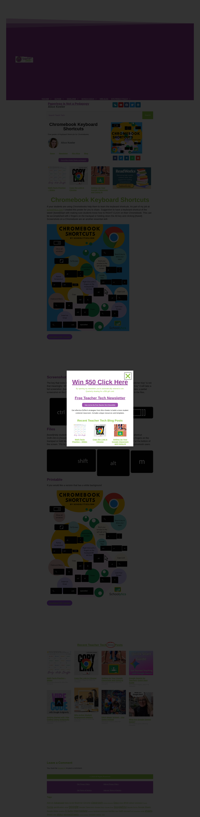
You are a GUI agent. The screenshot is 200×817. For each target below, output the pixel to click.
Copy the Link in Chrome (100, 441)
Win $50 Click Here (100, 382)
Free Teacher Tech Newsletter (100, 398)
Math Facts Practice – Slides (79, 441)
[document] (100, 408)
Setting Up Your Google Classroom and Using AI (120, 442)
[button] (127, 376)
